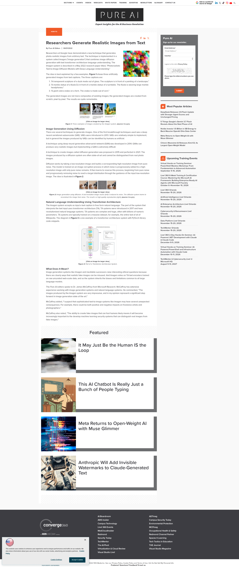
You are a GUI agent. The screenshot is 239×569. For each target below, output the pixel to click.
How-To (54, 31)
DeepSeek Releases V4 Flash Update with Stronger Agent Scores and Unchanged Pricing (177, 114)
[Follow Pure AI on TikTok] (223, 3)
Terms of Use (142, 563)
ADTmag (153, 516)
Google (126, 124)
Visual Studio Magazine (160, 548)
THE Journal (155, 545)
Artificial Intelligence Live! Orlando (176, 197)
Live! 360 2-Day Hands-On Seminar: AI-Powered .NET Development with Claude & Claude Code (179, 237)
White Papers (111, 3)
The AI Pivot (103, 545)
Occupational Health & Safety (162, 530)
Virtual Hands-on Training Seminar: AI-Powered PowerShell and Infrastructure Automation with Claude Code (178, 249)
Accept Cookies (77, 560)
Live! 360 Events (105, 527)
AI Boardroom (104, 516)
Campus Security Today (160, 520)
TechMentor (103, 541)
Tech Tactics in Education (161, 541)
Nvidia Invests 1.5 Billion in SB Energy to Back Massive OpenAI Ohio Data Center (178, 129)
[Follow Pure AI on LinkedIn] (216, 3)
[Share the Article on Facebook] (140, 38)
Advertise (133, 3)
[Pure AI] (119, 15)
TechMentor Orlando (170, 228)
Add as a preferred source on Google (206, 3)
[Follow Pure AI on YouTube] (231, 3)
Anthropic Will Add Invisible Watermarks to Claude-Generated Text (113, 468)
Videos (88, 3)
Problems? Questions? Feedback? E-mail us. (128, 565)
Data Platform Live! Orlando (173, 221)
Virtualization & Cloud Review (111, 548)
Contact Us (170, 3)
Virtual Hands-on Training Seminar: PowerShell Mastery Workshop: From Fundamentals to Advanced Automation (178, 166)
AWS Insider (103, 520)
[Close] (85, 540)
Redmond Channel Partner (161, 534)
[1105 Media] (50, 534)
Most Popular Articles (179, 106)
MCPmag (153, 527)
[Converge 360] (54, 525)
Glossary (158, 3)
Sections (68, 3)
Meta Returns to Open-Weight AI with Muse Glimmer (112, 426)
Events (80, 3)
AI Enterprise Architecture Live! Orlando (178, 204)
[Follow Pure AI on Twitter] (220, 3)
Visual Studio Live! (106, 552)
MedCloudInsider (106, 530)
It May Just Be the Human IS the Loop (112, 348)
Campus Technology (107, 523)
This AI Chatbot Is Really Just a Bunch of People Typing (110, 387)
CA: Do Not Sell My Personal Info (161, 563)
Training (123, 3)
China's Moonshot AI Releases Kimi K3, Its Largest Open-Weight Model (179, 144)
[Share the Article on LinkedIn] (144, 38)
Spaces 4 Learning (157, 538)
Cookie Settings (56, 560)
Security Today (105, 538)
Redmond (102, 534)
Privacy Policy (182, 64)
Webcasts (98, 3)
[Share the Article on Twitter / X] (148, 38)
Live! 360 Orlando (169, 190)
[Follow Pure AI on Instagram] (227, 3)
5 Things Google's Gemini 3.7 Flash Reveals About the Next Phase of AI (176, 122)
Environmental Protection (161, 523)
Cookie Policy (128, 563)
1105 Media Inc (99, 563)
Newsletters (146, 3)
